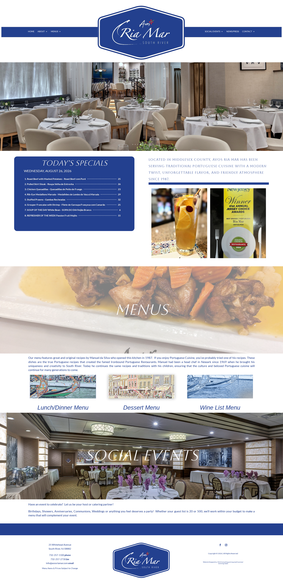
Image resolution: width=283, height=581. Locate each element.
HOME (31, 31)
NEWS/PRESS (232, 31)
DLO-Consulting (223, 562)
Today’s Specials (74, 163)
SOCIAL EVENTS (212, 31)
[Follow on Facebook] (220, 545)
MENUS (54, 31)
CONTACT (247, 31)
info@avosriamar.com (57, 563)
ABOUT (41, 31)
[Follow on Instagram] (226, 545)
